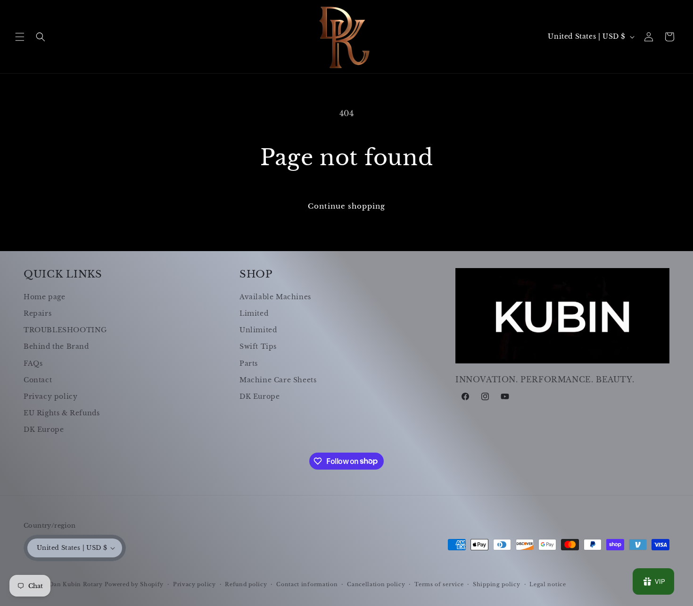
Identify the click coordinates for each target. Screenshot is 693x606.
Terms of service (438, 584)
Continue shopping (346, 206)
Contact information (307, 584)
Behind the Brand (56, 346)
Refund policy (246, 584)
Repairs (37, 313)
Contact (38, 380)
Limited (253, 313)
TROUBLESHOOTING (65, 330)
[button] (19, 36)
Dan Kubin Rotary (76, 584)
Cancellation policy (376, 584)
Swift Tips (258, 346)
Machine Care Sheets (277, 380)
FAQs (33, 363)
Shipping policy (496, 584)
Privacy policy (50, 396)
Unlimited (258, 330)
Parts (248, 363)
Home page (44, 297)
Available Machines (275, 297)
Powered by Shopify (134, 584)
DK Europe (44, 429)
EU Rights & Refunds (61, 413)
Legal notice (547, 584)
